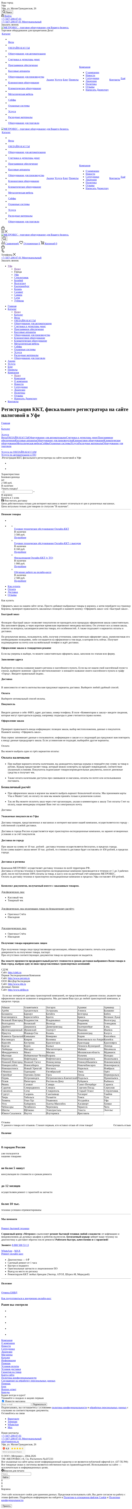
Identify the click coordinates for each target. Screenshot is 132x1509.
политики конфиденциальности (69, 1407)
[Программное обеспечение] (27, 62)
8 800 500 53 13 (20, 1245)
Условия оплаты (10, 1366)
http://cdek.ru (14, 972)
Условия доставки (11, 1369)
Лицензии (6, 1351)
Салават (18, 292)
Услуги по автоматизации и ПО (18, 455)
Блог (3, 1386)
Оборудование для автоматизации (47, 437)
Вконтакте (13, 1418)
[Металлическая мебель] (27, 91)
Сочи (17, 297)
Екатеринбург (21, 286)
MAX (17, 1251)
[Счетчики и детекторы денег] (27, 56)
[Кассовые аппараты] (27, 68)
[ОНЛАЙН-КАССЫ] (27, 45)
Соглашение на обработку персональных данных (28, 1380)
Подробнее (20, 537)
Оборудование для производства (55, 440)
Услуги (74, 443)
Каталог (18, 314)
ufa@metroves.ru (10, 1441)
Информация (8, 1360)
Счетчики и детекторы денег (82, 437)
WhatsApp (6, 1251)
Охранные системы (60, 443)
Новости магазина (15, 1401)
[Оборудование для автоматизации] (27, 50)
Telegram (12, 1421)
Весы (4, 437)
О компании (8, 1343)
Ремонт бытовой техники (15, 1228)
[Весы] (27, 39)
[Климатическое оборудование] (27, 85)
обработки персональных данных (108, 1407)
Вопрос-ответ (8, 1389)
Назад (17, 269)
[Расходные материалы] (27, 114)
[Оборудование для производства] (27, 74)
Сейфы (45, 443)
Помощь (5, 1363)
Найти (5, 1477)
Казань (18, 289)
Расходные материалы (90, 443)
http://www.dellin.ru (18, 989)
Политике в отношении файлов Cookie (85, 1497)
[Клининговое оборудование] (27, 79)
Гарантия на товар (11, 1372)
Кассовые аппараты (26, 440)
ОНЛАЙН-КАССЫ (18, 437)
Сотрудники (8, 1349)
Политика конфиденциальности (19, 1377)
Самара (18, 295)
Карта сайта (7, 1375)
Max (10, 1427)
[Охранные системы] (27, 102)
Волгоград (20, 283)
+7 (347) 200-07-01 (11, 18)
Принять (7, 1506)
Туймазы (19, 300)
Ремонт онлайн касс (12, 1253)
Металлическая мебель (29, 443)
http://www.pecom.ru (19, 978)
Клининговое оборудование (88, 440)
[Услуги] (27, 108)
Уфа (16, 274)
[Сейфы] (27, 97)
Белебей (18, 280)
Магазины (7, 1354)
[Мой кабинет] (3, 228)
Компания (19, 378)
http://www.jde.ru (17, 984)
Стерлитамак (21, 277)
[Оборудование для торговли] (27, 120)
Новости (6, 1346)
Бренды (5, 1392)
